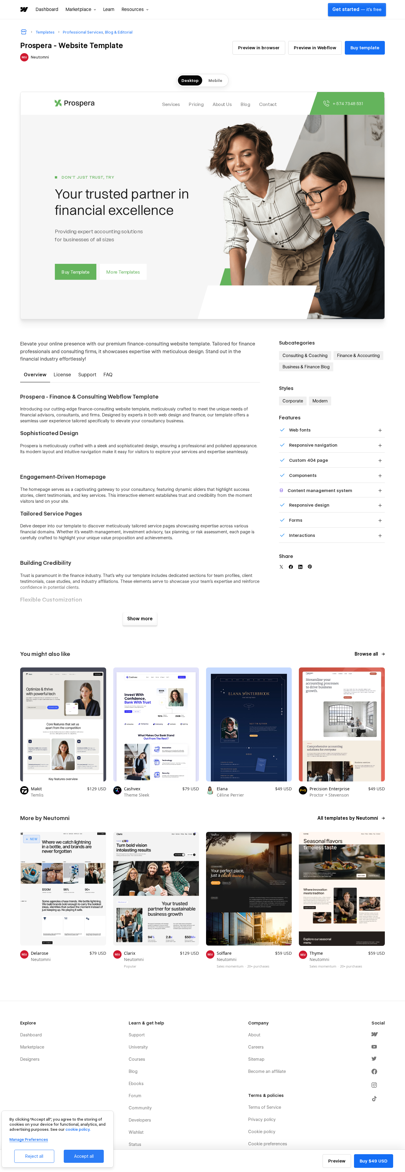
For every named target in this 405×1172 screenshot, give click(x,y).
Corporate (293, 401)
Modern (320, 401)
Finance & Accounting (358, 355)
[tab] (35, 375)
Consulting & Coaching (305, 355)
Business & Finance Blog (306, 366)
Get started (357, 9)
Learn (108, 9)
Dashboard (47, 9)
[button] (81, 9)
